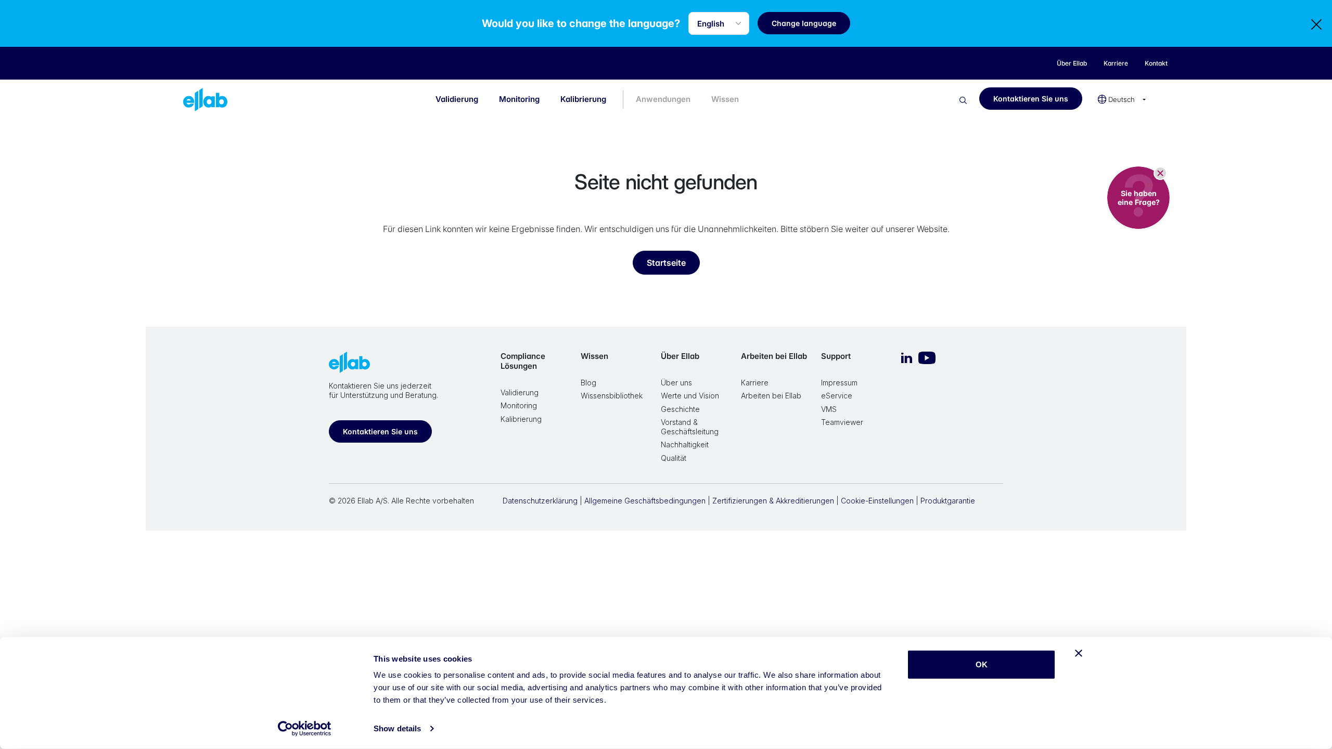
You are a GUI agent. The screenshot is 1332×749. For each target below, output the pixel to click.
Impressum (839, 382)
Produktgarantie (947, 500)
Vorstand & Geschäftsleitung (690, 427)
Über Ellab (680, 356)
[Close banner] (1078, 653)
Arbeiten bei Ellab (774, 356)
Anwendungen (663, 99)
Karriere (755, 382)
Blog (588, 382)
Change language (804, 23)
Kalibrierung (583, 99)
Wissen (725, 99)
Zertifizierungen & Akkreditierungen (773, 500)
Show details (397, 728)
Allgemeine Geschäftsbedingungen (645, 500)
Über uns (676, 382)
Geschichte (680, 409)
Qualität (673, 458)
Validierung (457, 99)
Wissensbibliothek (612, 395)
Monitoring (519, 99)
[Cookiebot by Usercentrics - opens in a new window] (304, 729)
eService (836, 395)
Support (836, 356)
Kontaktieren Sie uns (1030, 98)
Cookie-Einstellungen (877, 500)
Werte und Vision (690, 395)
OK (982, 664)
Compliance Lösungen (523, 361)
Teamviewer (842, 422)
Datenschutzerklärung (540, 500)
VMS (829, 409)
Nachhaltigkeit (685, 444)
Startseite (666, 262)
